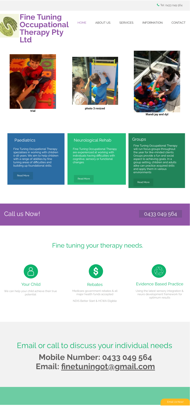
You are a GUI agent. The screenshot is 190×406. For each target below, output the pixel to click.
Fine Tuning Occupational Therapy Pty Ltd (44, 28)
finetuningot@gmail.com (108, 366)
